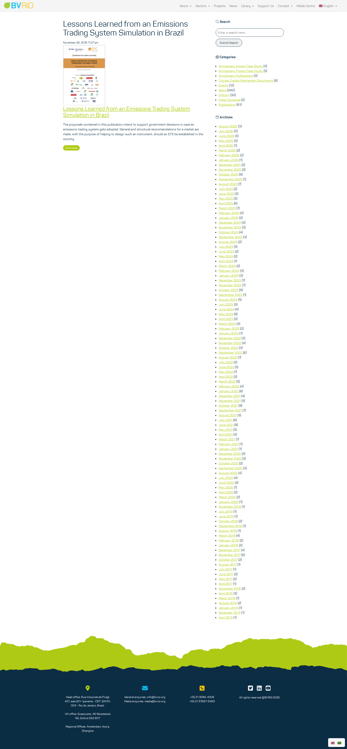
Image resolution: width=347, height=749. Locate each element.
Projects (219, 6)
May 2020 (226, 487)
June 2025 (226, 194)
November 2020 (230, 458)
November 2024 (230, 227)
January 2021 (228, 449)
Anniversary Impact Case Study (241, 66)
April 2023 (226, 319)
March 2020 (227, 497)
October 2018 (228, 521)
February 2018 (229, 540)
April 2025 (226, 203)
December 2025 (230, 165)
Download (71, 148)
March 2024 (227, 266)
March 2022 (227, 381)
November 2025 (230, 170)
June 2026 (226, 136)
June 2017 (226, 574)
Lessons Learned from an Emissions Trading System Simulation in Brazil (126, 111)
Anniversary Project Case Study (241, 71)
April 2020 (226, 492)
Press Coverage (229, 100)
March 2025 (227, 208)
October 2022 (228, 348)
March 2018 (227, 536)
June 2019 (226, 516)
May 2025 (226, 198)
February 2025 (229, 213)
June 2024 (226, 251)
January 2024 (229, 275)
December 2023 (230, 280)
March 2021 (227, 439)
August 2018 (228, 531)
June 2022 (226, 367)
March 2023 (227, 324)
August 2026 (228, 126)
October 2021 (228, 405)
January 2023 (229, 333)
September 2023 (230, 295)
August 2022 (228, 357)
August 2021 (228, 415)
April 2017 (225, 584)
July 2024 (226, 247)
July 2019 (226, 511)
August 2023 (228, 300)
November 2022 (230, 343)
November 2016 (230, 588)
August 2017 (228, 564)
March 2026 (227, 150)
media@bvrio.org (155, 701)
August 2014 (228, 603)
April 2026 (226, 145)
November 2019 (230, 507)
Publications (227, 105)
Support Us (266, 6)
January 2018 (228, 545)
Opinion (224, 95)
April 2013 (226, 617)
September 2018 (230, 526)
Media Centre (306, 6)
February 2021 (229, 444)
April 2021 (226, 434)
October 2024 (228, 232)
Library (246, 6)
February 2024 (229, 271)
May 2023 (226, 314)
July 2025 (226, 189)
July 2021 (226, 420)
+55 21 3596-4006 (202, 697)
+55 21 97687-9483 (202, 701)
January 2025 (228, 218)
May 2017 (225, 579)
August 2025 (228, 184)
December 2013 (230, 613)
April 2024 (226, 261)
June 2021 (226, 425)
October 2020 (228, 463)
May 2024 (226, 256)
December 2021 (229, 396)
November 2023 (230, 285)
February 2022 (229, 386)
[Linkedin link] (259, 689)
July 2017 (225, 569)
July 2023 (226, 304)
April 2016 (226, 593)
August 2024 (228, 242)
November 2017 (230, 555)
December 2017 (229, 550)
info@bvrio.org (156, 697)
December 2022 (230, 338)
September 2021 (230, 410)
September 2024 (230, 237)
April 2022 (226, 377)
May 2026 (226, 141)
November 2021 (230, 401)
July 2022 (226, 362)
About (184, 6)
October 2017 (228, 560)
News (233, 6)
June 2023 (226, 309)
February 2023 (229, 328)
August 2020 (228, 473)
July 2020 (226, 478)
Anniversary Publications (236, 76)
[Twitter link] (250, 689)
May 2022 (226, 372)
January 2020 (229, 502)
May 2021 (226, 430)
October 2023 (228, 290)
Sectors (201, 6)
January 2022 (228, 391)
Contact (284, 6)
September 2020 (230, 468)
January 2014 (228, 608)
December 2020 (230, 454)
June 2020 (226, 483)
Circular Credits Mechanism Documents (246, 80)
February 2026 (229, 155)
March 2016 (227, 598)
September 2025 (230, 179)
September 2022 (230, 353)
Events (223, 85)
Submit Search (229, 43)
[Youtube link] (268, 689)
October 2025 (228, 174)
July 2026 (226, 131)
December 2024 (230, 223)
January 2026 (229, 160)
